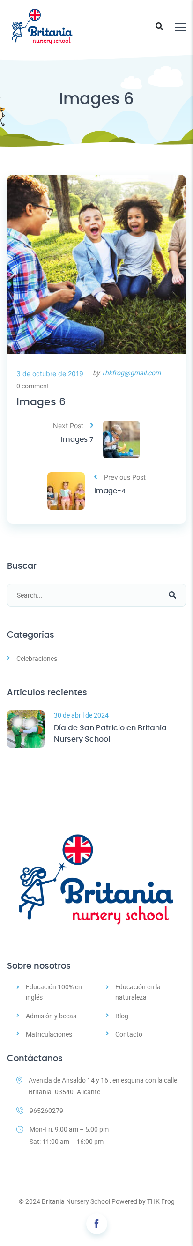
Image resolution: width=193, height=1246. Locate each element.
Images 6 (41, 402)
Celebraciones (36, 658)
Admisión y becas (51, 1015)
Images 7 (77, 439)
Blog (121, 1015)
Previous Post (125, 477)
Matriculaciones (49, 1034)
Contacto (128, 1034)
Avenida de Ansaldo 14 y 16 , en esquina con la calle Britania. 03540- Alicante (103, 1085)
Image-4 (110, 491)
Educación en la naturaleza (138, 991)
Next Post (68, 426)
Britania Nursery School (76, 1201)
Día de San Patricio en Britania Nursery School (110, 733)
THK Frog (161, 1201)
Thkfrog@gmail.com (131, 372)
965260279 (46, 1110)
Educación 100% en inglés (54, 991)
